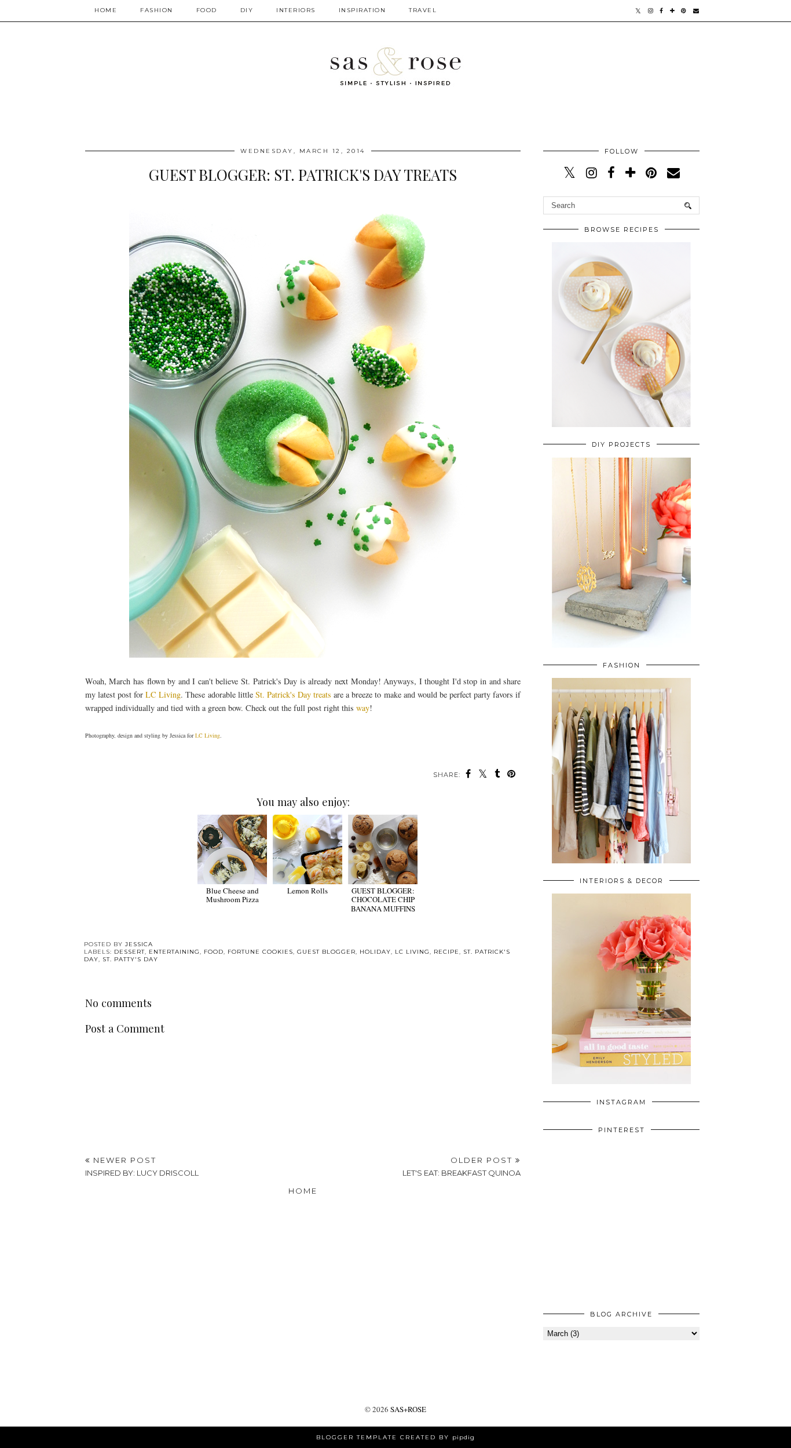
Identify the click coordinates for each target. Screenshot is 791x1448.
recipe (446, 951)
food (214, 951)
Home (105, 10)
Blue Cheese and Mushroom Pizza (232, 894)
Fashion (156, 10)
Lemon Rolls (307, 890)
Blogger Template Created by (395, 1437)
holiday (375, 951)
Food (206, 10)
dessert (129, 951)
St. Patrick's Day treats (293, 694)
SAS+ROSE (408, 1409)
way (362, 707)
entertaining (174, 951)
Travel (423, 10)
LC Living (163, 694)
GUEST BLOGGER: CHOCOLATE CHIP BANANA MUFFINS (383, 899)
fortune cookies (260, 951)
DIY (247, 10)
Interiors (296, 10)
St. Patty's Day (130, 959)
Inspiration (362, 10)
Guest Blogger (326, 951)
